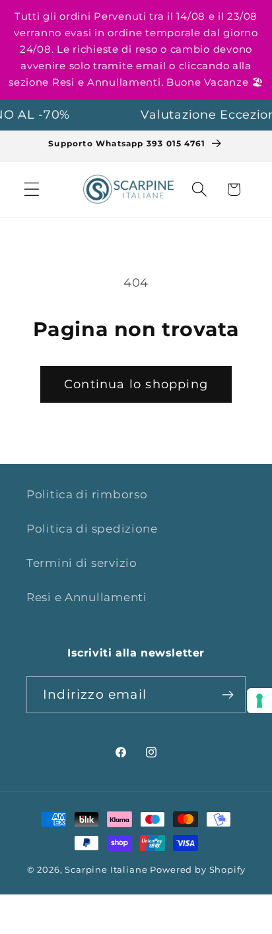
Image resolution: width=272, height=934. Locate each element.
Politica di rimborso (86, 494)
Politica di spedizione (92, 528)
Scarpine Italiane (106, 869)
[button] (32, 189)
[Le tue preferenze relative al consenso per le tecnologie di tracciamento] (259, 700)
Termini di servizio (81, 562)
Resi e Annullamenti (86, 597)
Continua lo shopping (136, 384)
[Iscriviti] (227, 694)
